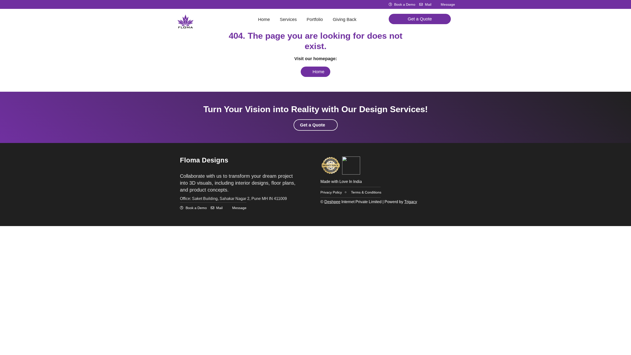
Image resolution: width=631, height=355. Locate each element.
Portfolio (315, 19)
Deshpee (332, 202)
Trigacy (410, 202)
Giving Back (344, 19)
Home (264, 19)
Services (288, 19)
